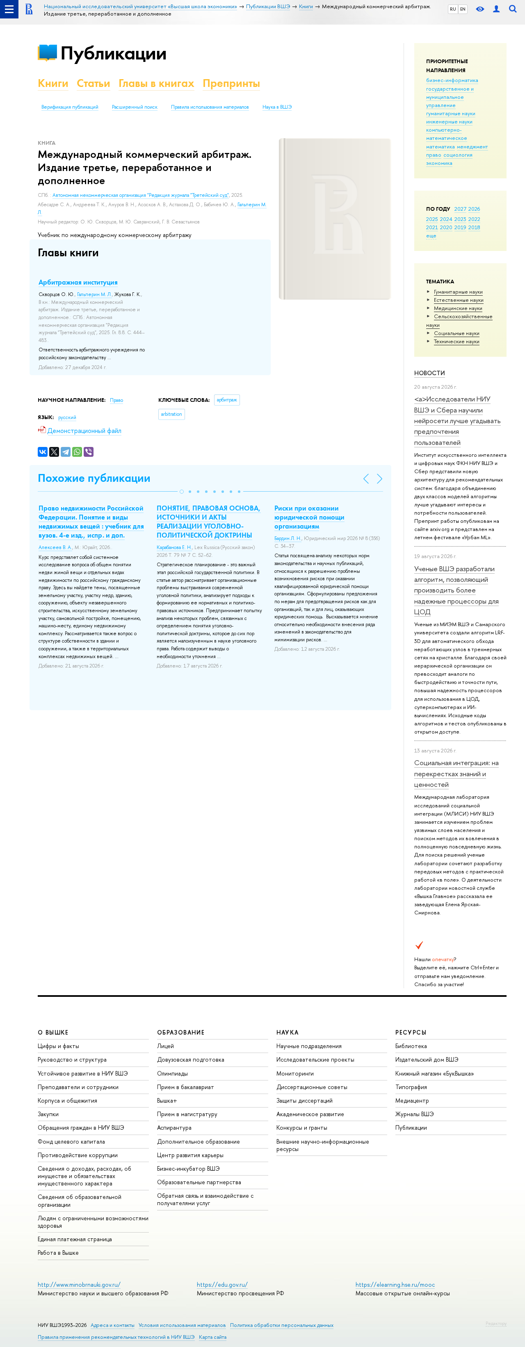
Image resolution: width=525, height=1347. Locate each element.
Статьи (93, 83)
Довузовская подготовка (190, 1059)
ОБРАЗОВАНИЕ (181, 1032)
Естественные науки (459, 299)
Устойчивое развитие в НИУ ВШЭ (83, 1073)
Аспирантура (174, 1127)
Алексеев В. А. (55, 547)
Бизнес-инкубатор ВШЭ (188, 1168)
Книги (53, 83)
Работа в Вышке (58, 1252)
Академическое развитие (310, 1114)
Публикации (113, 52)
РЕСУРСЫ (411, 1032)
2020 (446, 227)
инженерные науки (449, 121)
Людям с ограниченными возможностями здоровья (93, 1221)
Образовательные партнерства (199, 1182)
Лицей (165, 1046)
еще (431, 235)
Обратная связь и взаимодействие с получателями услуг (205, 1199)
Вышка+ (167, 1100)
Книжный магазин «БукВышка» (434, 1073)
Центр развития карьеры (190, 1155)
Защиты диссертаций (304, 1100)
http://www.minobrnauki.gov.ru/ (79, 1284)
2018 (474, 227)
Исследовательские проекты (315, 1059)
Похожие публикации (94, 478)
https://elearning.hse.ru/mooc (395, 1284)
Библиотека (411, 1046)
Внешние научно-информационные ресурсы (322, 1145)
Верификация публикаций (69, 107)
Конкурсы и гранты (301, 1127)
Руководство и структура (72, 1059)
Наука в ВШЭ (277, 107)
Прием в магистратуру (187, 1114)
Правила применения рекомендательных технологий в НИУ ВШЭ (116, 1336)
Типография (411, 1087)
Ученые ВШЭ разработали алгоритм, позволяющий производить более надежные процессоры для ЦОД (456, 590)
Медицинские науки (458, 308)
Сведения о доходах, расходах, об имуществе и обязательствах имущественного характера (84, 1176)
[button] (182, 492)
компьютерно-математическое (446, 133)
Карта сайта (212, 1336)
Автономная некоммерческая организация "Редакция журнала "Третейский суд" (140, 195)
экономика (439, 162)
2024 (446, 219)
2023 (460, 219)
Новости (429, 373)
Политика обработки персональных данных (281, 1325)
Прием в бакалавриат (185, 1087)
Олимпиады (172, 1073)
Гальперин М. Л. (94, 294)
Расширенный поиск (135, 107)
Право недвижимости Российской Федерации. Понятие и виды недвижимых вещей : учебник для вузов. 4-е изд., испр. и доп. (91, 522)
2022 (474, 219)
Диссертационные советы (311, 1087)
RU (453, 9)
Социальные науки (456, 333)
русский (67, 417)
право (433, 154)
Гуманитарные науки (458, 291)
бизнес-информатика (452, 80)
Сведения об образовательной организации (79, 1200)
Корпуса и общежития (67, 1100)
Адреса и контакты (113, 1325)
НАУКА (287, 1032)
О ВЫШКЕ (53, 1032)
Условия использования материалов (182, 1325)
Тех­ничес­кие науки (456, 341)
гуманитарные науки (450, 113)
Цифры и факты (58, 1046)
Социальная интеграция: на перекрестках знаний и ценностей (456, 773)
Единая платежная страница (75, 1239)
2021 (432, 227)
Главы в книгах (156, 83)
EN (463, 9)
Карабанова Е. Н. (174, 547)
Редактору (496, 1323)
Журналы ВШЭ (414, 1114)
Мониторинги (295, 1073)
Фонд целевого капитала (71, 1141)
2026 (474, 208)
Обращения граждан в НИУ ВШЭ (81, 1127)
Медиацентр (412, 1100)
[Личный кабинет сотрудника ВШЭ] (496, 9)
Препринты (231, 83)
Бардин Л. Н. (287, 538)
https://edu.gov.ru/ (222, 1284)
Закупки (48, 1114)
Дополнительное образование (198, 1141)
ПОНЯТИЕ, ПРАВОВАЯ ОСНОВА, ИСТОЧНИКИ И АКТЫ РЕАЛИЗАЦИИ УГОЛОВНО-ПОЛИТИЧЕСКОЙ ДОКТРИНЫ (209, 522)
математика (440, 146)
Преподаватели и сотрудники (78, 1087)
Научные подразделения (309, 1046)
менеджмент (472, 146)
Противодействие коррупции (78, 1155)
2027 (460, 208)
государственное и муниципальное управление (450, 97)
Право (116, 400)
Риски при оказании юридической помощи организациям (309, 517)
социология (457, 154)
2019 (460, 227)
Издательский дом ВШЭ (427, 1059)
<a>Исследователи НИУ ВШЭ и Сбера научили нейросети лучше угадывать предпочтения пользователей (457, 420)
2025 (432, 219)
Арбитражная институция (78, 282)
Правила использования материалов (210, 107)
